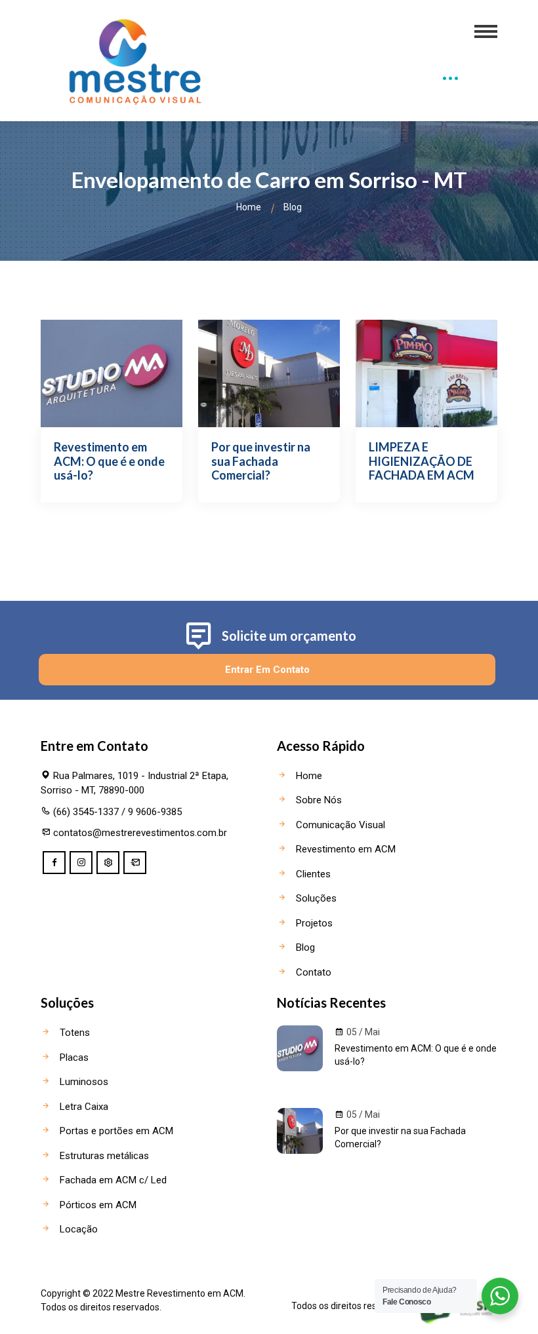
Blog (304, 947)
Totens (73, 1033)
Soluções (315, 898)
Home (248, 207)
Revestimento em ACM (344, 849)
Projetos (313, 923)
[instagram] (81, 862)
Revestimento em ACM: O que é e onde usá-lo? (416, 1055)
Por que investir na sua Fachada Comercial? (400, 1137)
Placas (73, 1057)
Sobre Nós (317, 800)
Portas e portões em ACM (115, 1131)
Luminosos (82, 1082)
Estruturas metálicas (103, 1156)
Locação (77, 1229)
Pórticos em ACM (96, 1205)
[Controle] (107, 862)
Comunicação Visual (339, 825)
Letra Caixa (82, 1107)
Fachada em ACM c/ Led (112, 1180)
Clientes (312, 874)
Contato (312, 972)
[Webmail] (134, 862)
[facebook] (54, 862)
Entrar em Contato (267, 670)
